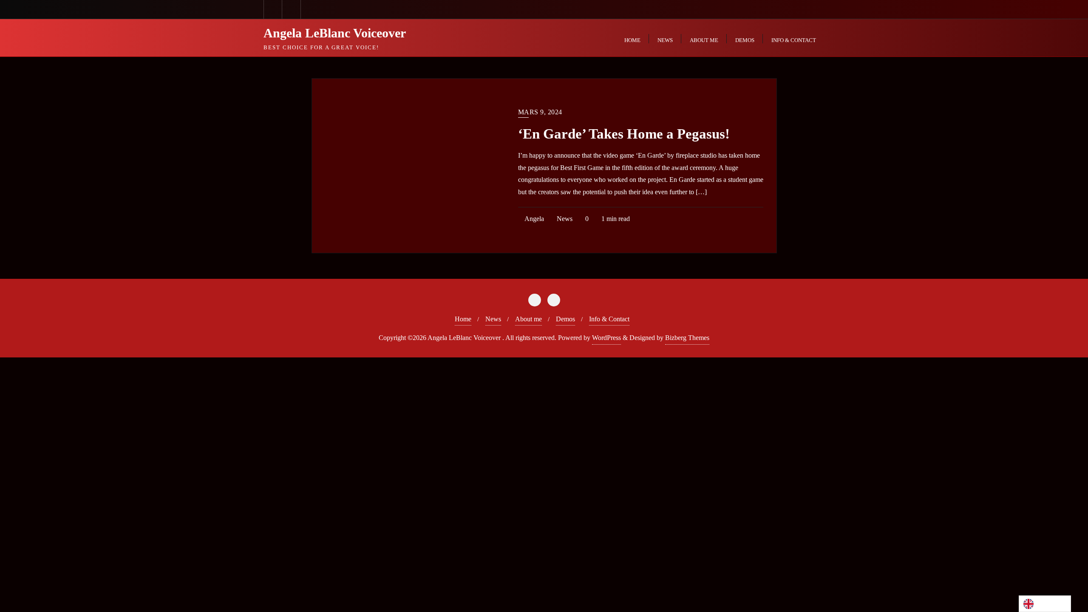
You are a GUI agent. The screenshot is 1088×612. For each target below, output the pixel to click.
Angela (533, 218)
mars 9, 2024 (540, 112)
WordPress (606, 337)
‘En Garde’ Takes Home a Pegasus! (624, 134)
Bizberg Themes (687, 337)
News (563, 218)
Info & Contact (609, 319)
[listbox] (1045, 603)
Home (463, 319)
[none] (1045, 603)
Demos (565, 319)
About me (528, 319)
